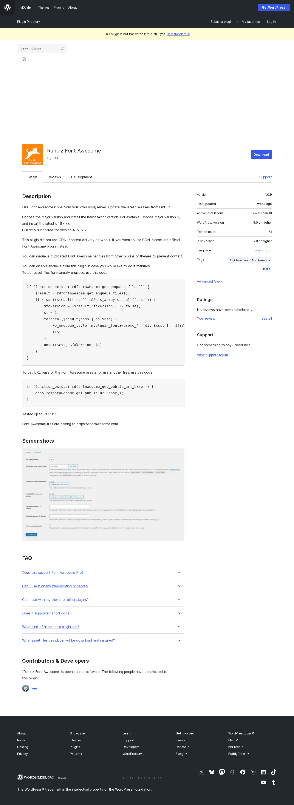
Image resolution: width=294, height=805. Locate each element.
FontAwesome (261, 260)
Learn (127, 733)
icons (266, 269)
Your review (206, 318)
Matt (233, 740)
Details (32, 177)
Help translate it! (178, 34)
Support (265, 177)
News (21, 740)
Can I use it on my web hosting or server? (55, 586)
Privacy (22, 754)
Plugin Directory (28, 21)
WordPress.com (241, 733)
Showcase (77, 733)
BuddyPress (238, 754)
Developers (131, 747)
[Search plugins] (63, 48)
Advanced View (209, 281)
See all (267, 318)
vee (55, 158)
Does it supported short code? (46, 613)
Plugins (75, 747)
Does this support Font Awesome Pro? (53, 573)
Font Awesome (238, 260)
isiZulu (62, 777)
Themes (76, 740)
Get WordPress (274, 7)
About (21, 733)
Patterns (76, 754)
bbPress (236, 747)
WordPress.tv (134, 754)
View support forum (212, 355)
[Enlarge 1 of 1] (178, 454)
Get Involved (185, 733)
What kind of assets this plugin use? (50, 627)
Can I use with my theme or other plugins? (55, 600)
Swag (181, 754)
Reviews (54, 177)
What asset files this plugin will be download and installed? (68, 640)
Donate (183, 747)
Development (81, 177)
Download (261, 154)
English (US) (263, 250)
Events (180, 740)
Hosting (22, 747)
